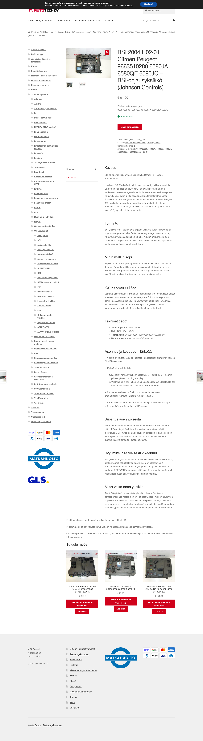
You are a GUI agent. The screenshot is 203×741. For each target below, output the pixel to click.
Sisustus (35, 407)
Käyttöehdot (64, 20)
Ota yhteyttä (75, 686)
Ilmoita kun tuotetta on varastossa (82, 604)
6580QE (168, 148)
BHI (36, 113)
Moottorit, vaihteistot (41, 80)
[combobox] (159, 10)
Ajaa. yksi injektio (45, 249)
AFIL (39, 240)
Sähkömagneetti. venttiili (46, 362)
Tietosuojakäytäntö (79, 654)
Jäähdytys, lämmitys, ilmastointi (41, 60)
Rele (36, 353)
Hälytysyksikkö (44, 291)
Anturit (37, 103)
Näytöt (37, 221)
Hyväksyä (148, 4)
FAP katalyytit (37, 54)
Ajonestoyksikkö (45, 254)
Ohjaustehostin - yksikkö (45, 316)
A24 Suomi (35, 725)
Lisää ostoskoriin (130, 126)
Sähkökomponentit (48, 32)
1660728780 (141, 148)
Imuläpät (38, 158)
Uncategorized (38, 416)
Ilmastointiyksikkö (46, 301)
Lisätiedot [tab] (71, 177)
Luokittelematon (39, 71)
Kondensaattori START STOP (45, 182)
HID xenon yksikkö (46, 296)
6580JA (151, 148)
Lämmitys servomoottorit (46, 198)
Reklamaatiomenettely (81, 691)
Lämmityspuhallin (42, 202)
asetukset (129, 5)
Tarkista (73, 697)
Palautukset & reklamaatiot (87, 20)
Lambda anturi (41, 193)
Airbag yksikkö (44, 244)
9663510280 (123, 152)
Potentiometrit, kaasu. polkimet (44, 342)
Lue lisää (82, 611)
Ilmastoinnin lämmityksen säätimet (46, 147)
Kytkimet (38, 188)
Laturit (37, 207)
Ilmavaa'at (39, 153)
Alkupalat (38, 99)
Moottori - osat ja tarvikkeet (44, 75)
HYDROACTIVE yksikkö (45, 127)
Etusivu (34, 32)
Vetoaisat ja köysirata (41, 421)
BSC (39, 273)
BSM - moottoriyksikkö (48, 282)
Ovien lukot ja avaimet (44, 336)
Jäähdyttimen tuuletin (44, 162)
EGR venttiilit (40, 122)
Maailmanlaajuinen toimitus (83, 670)
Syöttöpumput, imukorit (45, 384)
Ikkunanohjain (41, 131)
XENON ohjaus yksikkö (48, 331)
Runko (34, 89)
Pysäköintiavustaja (46, 322)
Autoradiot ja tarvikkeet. (45, 108)
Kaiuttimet (39, 171)
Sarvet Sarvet (40, 372)
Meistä (73, 681)
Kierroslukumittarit (43, 176)
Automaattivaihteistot (47, 263)
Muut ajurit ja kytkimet (44, 216)
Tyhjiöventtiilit (41, 398)
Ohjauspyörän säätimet (45, 226)
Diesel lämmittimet (43, 117)
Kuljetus (109, 20)
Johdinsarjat (40, 167)
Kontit (34, 66)
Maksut (73, 675)
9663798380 (135, 152)
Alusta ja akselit (38, 49)
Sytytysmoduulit (42, 388)
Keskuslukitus (44, 305)
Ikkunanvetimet (41, 136)
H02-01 (145, 152)
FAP (39, 287)
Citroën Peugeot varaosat (40, 20)
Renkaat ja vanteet (40, 85)
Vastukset (39, 402)
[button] (107, 52)
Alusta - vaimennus (46, 258)
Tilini (72, 702)
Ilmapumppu (40, 141)
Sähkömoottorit (41, 367)
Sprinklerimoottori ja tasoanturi (43, 378)
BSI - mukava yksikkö (81, 32)
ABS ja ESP (42, 235)
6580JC (159, 148)
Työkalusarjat (37, 412)
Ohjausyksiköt (64, 32)
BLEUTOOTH (43, 268)
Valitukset (74, 707)
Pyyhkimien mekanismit (45, 348)
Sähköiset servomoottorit (46, 357)
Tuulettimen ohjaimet (44, 393)
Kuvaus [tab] (70, 169)
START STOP (43, 327)
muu (36, 212)
